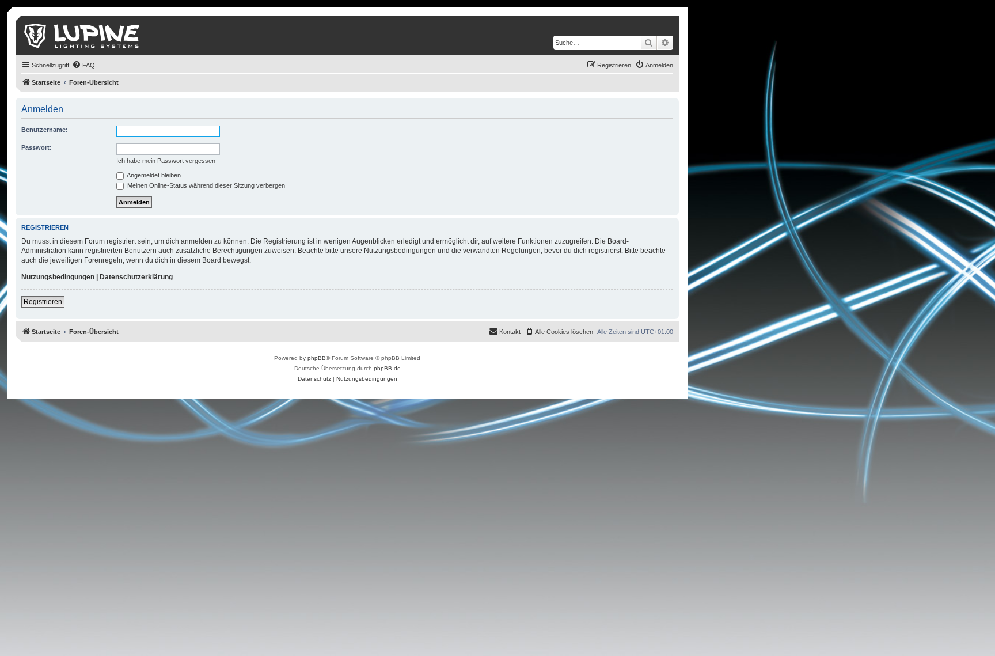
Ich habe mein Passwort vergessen (165, 160)
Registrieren (43, 302)
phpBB (316, 358)
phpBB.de (387, 368)
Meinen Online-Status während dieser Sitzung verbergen (205, 185)
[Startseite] (82, 35)
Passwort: (36, 147)
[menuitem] (83, 65)
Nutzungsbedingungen (57, 277)
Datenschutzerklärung (136, 277)
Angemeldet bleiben (153, 175)
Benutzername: (44, 129)
